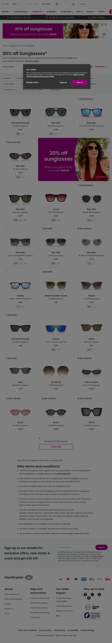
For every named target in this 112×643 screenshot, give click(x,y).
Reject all (63, 82)
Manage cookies (32, 82)
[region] (56, 76)
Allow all (80, 82)
